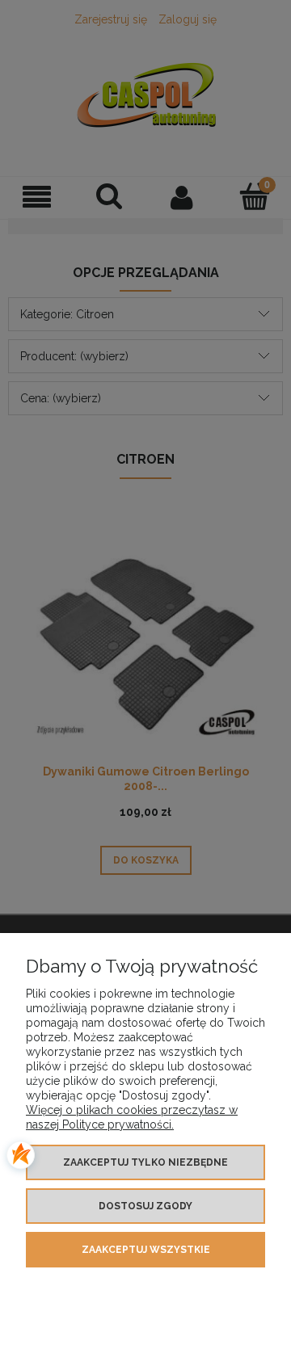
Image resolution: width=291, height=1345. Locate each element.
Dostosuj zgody (145, 1206)
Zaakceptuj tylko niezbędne (145, 1162)
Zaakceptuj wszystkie (146, 1249)
